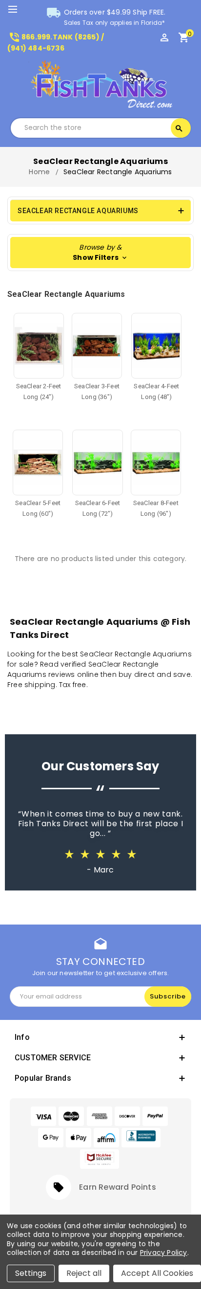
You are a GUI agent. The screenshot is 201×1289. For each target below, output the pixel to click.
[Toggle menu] (17, 9)
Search (179, 128)
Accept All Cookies (157, 1273)
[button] (100, 252)
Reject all (83, 1273)
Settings (30, 1273)
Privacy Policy (163, 1252)
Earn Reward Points (117, 1187)
